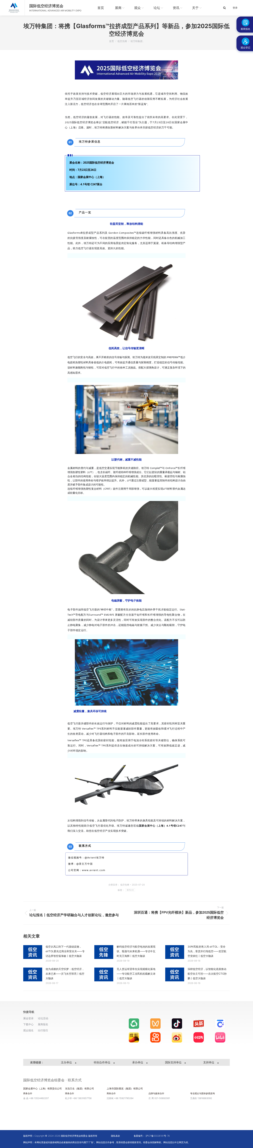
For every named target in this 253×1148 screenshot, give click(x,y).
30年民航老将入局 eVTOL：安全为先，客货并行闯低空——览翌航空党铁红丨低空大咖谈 (207, 951)
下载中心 (28, 1024)
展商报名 (43, 1024)
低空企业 (130, 890)
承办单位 (138, 1062)
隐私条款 (115, 1135)
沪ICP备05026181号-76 (158, 1135)
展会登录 (28, 1018)
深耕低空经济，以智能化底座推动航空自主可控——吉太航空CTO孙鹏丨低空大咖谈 (207, 973)
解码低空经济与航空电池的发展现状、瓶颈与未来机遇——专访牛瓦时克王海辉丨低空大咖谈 (136, 951)
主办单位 (67, 1062)
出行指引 (43, 1030)
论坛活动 (43, 1018)
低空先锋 (124, 884)
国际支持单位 (173, 1062)
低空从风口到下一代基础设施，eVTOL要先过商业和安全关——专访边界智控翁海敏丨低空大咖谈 (65, 951)
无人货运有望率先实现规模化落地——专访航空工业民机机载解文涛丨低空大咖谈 (136, 973)
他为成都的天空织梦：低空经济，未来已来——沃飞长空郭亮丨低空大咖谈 (65, 973)
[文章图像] (32, 952)
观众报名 (28, 1030)
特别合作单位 (102, 1062)
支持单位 (209, 1062)
